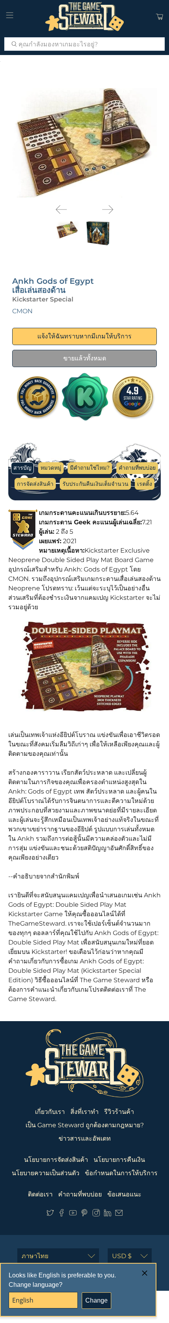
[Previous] (61, 209)
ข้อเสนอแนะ (124, 1194)
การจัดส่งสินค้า (35, 483)
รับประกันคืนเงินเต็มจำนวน (95, 483)
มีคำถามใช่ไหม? (90, 467)
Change (96, 1300)
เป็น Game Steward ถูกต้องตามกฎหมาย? (85, 1125)
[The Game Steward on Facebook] (61, 1214)
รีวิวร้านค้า (119, 1111)
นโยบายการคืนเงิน (119, 1159)
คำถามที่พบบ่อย (137, 467)
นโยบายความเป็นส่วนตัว (45, 1173)
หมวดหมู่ (50, 467)
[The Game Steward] (84, 16)
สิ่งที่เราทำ (84, 1111)
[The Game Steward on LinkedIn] (107, 1214)
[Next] (108, 209)
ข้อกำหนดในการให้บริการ (121, 1173)
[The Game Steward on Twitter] (50, 1214)
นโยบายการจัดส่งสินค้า (56, 1159)
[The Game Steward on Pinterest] (84, 1214)
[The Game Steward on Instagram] (96, 1214)
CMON (22, 311)
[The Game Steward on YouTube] (73, 1214)
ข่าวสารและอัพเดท (85, 1138)
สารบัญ (22, 467)
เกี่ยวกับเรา (50, 1111)
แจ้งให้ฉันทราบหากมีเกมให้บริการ (84, 336)
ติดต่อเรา (40, 1194)
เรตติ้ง (144, 483)
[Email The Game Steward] (119, 1214)
